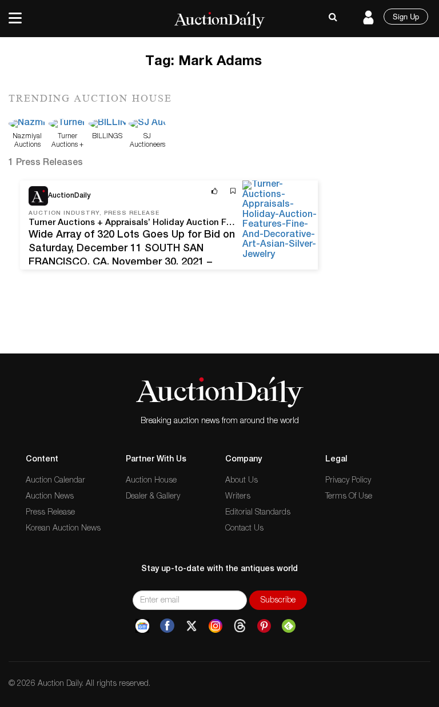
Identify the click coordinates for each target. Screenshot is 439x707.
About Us (241, 481)
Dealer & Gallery (153, 497)
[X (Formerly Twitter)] (191, 626)
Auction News (50, 497)
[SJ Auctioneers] (147, 124)
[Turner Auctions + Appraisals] (67, 124)
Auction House (151, 481)
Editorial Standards (257, 513)
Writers (237, 497)
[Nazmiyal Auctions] (27, 124)
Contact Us (244, 529)
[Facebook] (167, 626)
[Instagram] (215, 626)
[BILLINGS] (107, 124)
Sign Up (406, 16)
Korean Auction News (63, 529)
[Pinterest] (264, 626)
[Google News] (142, 626)
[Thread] (239, 626)
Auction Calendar (55, 481)
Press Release (50, 513)
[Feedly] (289, 626)
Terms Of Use (348, 497)
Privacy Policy (348, 481)
